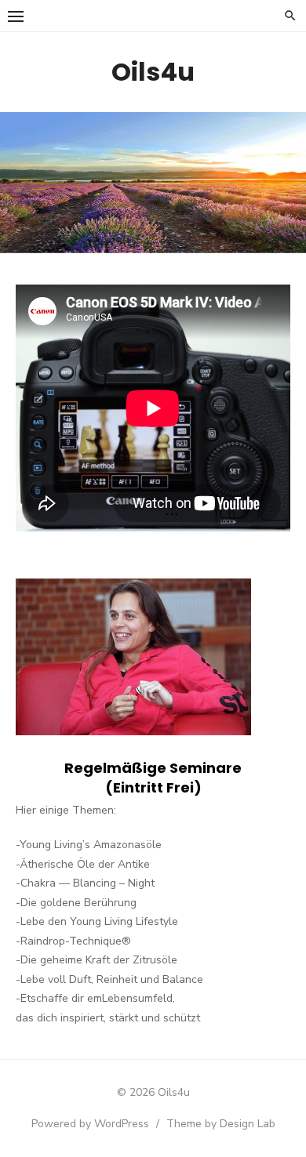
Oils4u (153, 71)
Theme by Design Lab (220, 1123)
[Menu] (15, 15)
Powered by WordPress (90, 1123)
